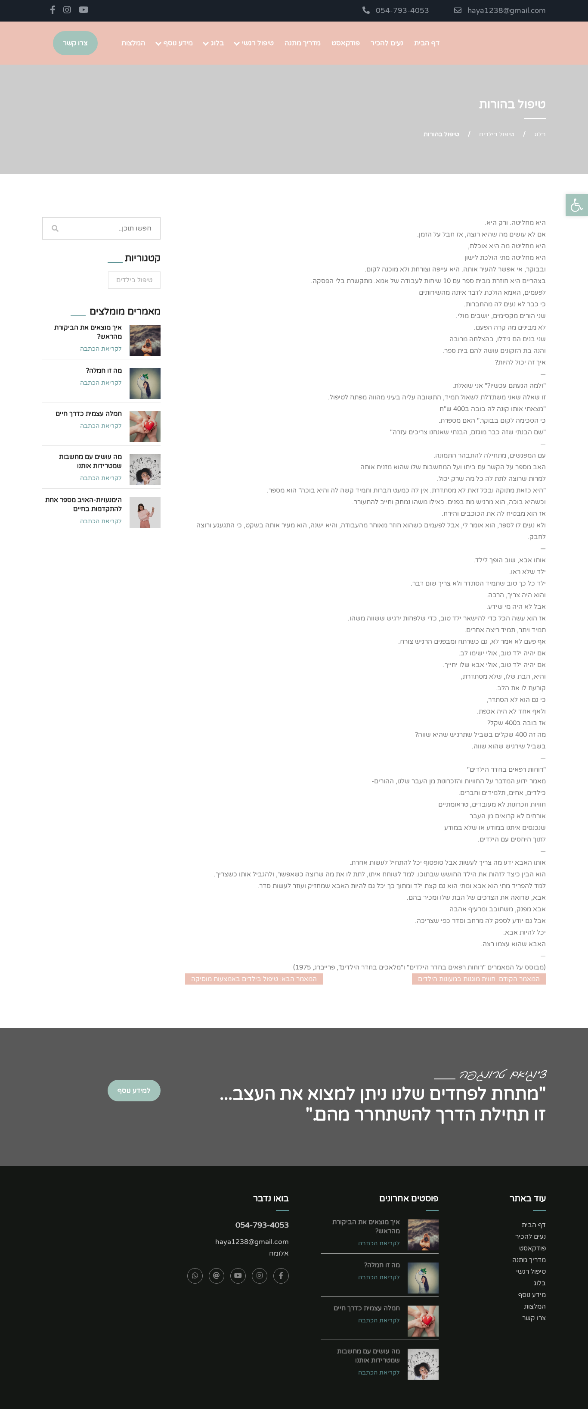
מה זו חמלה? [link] (104, 370)
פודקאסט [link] (345, 43)
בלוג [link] (217, 43)
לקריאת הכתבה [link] (101, 348)
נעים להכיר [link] (387, 43)
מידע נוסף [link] (178, 43)
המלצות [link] (133, 43)
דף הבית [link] (426, 43)
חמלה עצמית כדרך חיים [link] (89, 414)
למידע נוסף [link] (134, 1090)
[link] (577, 205)
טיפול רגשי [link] (258, 43)
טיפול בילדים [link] (496, 134)
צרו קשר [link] (75, 43)
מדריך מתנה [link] (303, 43)
